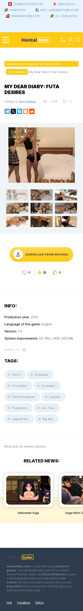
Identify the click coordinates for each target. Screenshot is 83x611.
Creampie (48, 385)
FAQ (9, 602)
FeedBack (23, 602)
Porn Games (27, 101)
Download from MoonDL (47, 254)
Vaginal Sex (20, 419)
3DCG (16, 374)
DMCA (39, 602)
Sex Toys (48, 408)
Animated (41, 374)
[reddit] (32, 111)
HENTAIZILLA (66, 4)
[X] (13, 111)
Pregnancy (19, 408)
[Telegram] (7, 111)
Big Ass (48, 419)
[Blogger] (25, 111)
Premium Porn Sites (26, 16)
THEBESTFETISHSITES (28, 4)
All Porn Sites (66, 16)
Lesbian (54, 397)
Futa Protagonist (23, 397)
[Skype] (19, 111)
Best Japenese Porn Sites (60, 10)
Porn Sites (18, 10)
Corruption (19, 385)
